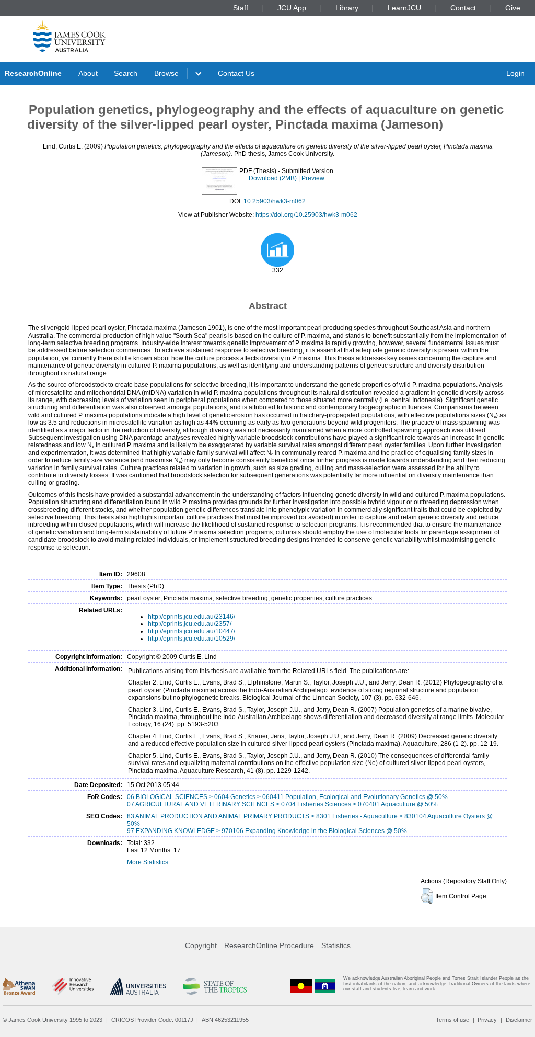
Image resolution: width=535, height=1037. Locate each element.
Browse (166, 73)
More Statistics (147, 862)
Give (512, 8)
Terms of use (452, 1020)
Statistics (336, 945)
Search (125, 73)
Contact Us (236, 73)
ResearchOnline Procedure (269, 945)
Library (346, 8)
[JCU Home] (69, 36)
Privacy (487, 1020)
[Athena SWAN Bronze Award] (19, 986)
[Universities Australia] (138, 986)
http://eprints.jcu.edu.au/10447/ (191, 631)
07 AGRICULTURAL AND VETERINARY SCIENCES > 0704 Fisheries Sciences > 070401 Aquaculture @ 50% (282, 804)
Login (515, 73)
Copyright (201, 945)
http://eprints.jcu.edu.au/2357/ (189, 624)
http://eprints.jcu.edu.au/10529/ (191, 638)
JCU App (291, 8)
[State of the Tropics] (215, 986)
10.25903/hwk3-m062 (274, 201)
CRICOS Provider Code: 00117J (152, 1020)
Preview (312, 178)
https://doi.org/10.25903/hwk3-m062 (306, 215)
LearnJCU (404, 8)
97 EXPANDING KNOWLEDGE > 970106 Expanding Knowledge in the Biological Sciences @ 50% (267, 831)
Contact (463, 8)
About (88, 73)
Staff (240, 8)
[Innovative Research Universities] (72, 986)
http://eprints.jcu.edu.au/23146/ (191, 616)
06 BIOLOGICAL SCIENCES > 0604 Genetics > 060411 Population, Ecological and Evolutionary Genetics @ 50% (287, 797)
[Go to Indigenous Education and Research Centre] (300, 986)
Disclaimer (519, 1020)
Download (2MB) (273, 178)
